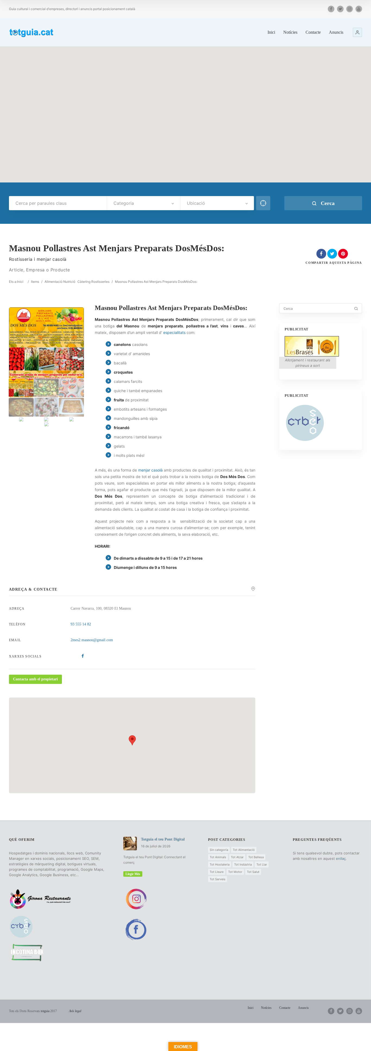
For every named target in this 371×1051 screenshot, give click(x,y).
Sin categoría (219, 850)
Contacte (313, 32)
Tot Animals (218, 857)
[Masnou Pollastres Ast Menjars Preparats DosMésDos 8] (46, 419)
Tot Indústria (243, 864)
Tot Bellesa (256, 857)
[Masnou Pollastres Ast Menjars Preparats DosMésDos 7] (21, 419)
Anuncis (336, 32)
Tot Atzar (237, 857)
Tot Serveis (217, 879)
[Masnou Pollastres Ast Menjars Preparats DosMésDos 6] (71, 407)
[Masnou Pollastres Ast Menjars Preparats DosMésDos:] (21, 388)
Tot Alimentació (244, 850)
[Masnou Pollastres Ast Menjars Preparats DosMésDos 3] (71, 388)
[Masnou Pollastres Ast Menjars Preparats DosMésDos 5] (46, 407)
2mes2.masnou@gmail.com (92, 640)
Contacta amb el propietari (35, 679)
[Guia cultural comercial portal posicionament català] (32, 32)
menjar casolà (150, 470)
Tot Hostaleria (219, 864)
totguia (45, 1011)
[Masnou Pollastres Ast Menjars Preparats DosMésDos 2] (46, 388)
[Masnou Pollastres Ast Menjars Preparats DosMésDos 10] (46, 424)
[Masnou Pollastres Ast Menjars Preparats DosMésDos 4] (21, 407)
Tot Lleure (217, 872)
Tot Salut (253, 872)
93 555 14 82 (81, 624)
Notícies (290, 32)
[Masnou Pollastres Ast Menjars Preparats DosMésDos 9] (71, 419)
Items (35, 282)
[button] (357, 32)
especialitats (174, 332)
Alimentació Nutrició (60, 282)
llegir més (132, 874)
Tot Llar (261, 864)
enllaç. (341, 858)
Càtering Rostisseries (93, 282)
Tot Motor (235, 872)
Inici (271, 32)
